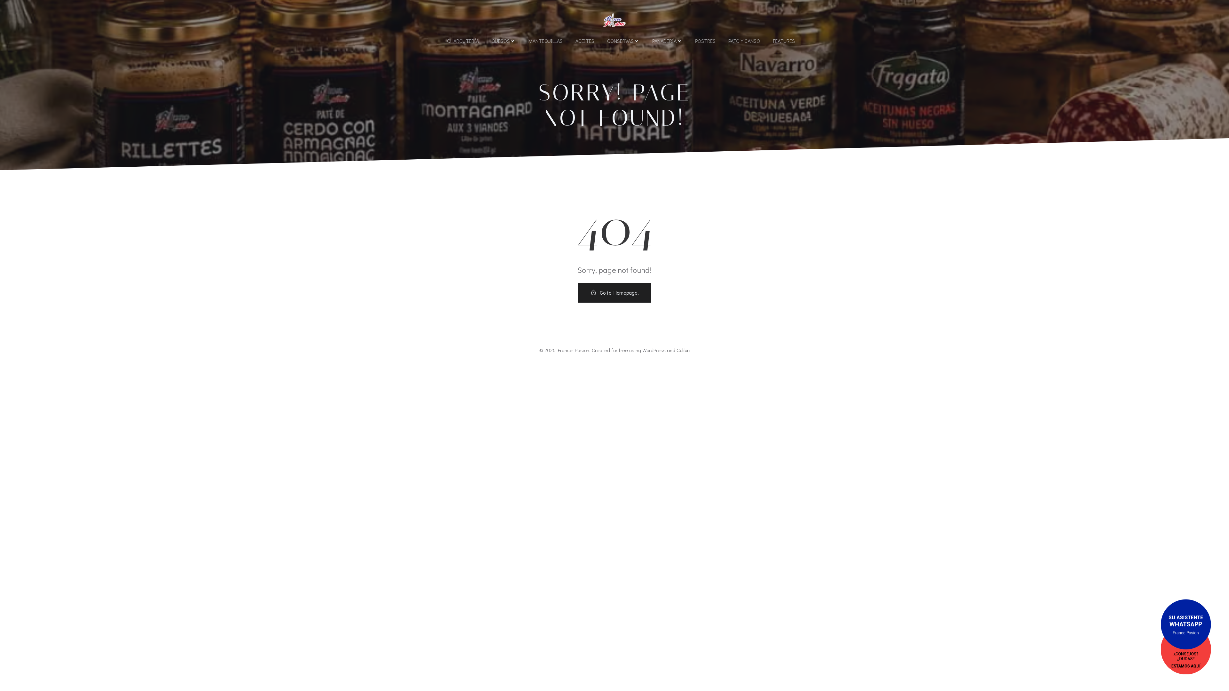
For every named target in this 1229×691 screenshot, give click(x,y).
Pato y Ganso (744, 40)
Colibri (683, 350)
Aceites (584, 40)
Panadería (664, 40)
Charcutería (463, 40)
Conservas (620, 40)
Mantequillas (545, 40)
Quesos (501, 40)
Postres (705, 40)
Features (784, 40)
